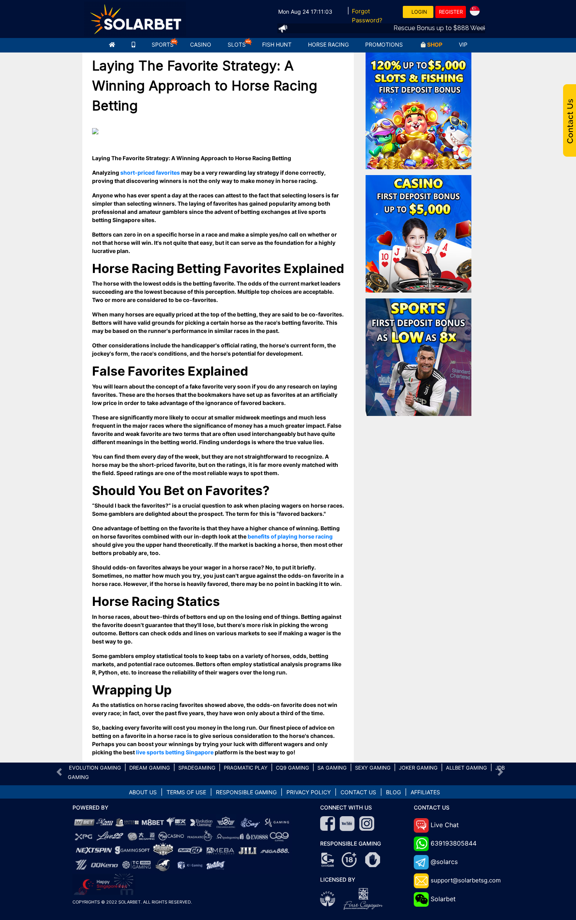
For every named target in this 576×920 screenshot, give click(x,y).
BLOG (393, 792)
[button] (59, 772)
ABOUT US (143, 792)
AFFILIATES (425, 792)
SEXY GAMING (373, 768)
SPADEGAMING (197, 768)
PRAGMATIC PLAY (246, 768)
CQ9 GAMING (292, 768)
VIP (463, 44)
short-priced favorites (150, 172)
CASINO (200, 44)
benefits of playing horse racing (290, 536)
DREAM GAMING (149, 768)
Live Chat (445, 825)
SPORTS (163, 44)
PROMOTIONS (384, 44)
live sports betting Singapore (175, 752)
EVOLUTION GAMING (95, 768)
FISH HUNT (277, 44)
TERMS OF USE (186, 792)
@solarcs (444, 862)
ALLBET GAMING (466, 768)
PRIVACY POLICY (308, 792)
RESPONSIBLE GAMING (246, 792)
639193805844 (453, 843)
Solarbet (443, 899)
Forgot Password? (367, 15)
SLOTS (237, 44)
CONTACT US (358, 792)
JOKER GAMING (418, 768)
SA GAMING (332, 768)
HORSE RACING (328, 44)
